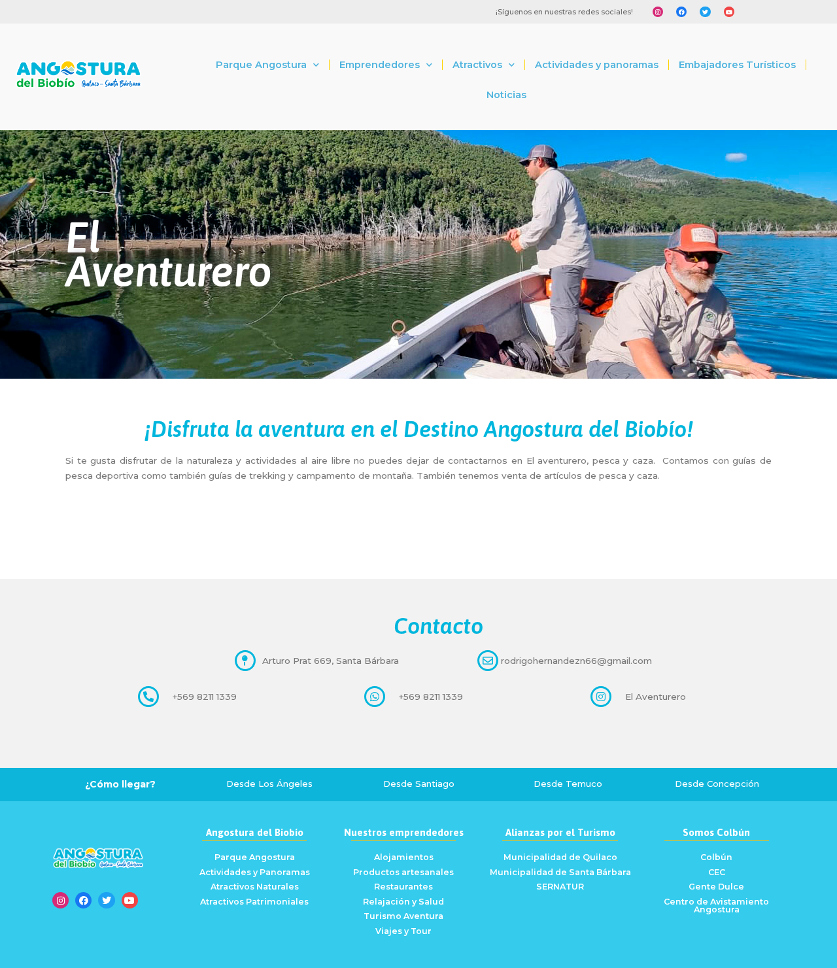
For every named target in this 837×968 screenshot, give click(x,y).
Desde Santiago (418, 783)
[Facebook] (681, 12)
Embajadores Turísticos (737, 65)
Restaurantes (403, 886)
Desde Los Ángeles (269, 783)
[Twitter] (705, 12)
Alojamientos (404, 857)
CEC (716, 872)
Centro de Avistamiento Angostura (716, 906)
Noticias (506, 95)
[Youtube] (729, 12)
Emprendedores (379, 65)
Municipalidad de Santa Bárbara (560, 872)
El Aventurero (655, 696)
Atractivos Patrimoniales (254, 902)
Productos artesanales (403, 872)
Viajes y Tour (403, 931)
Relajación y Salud (403, 902)
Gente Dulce (716, 886)
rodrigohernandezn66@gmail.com (576, 660)
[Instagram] (658, 12)
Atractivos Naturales (255, 886)
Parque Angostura (261, 65)
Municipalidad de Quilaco (560, 857)
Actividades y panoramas (596, 65)
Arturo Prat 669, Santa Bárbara (330, 660)
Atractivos (477, 65)
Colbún (716, 857)
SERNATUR (560, 886)
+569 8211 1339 (204, 696)
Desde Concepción (717, 783)
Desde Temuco (568, 783)
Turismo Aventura (403, 916)
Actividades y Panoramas (254, 872)
